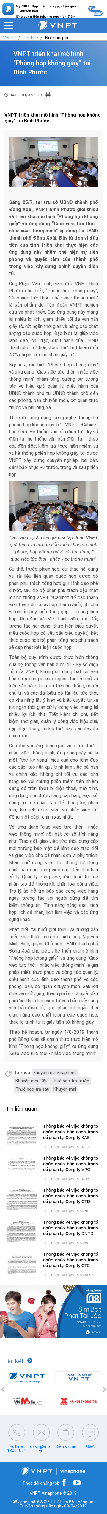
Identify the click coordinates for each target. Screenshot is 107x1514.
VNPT (9, 38)
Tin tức (30, 38)
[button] (3, 1389)
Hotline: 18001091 (16, 1448)
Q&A (90, 1446)
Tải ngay (95, 11)
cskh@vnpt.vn (41, 1448)
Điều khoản (65, 1446)
